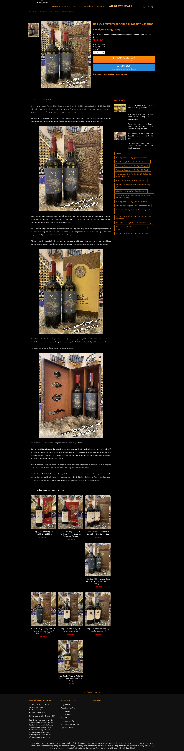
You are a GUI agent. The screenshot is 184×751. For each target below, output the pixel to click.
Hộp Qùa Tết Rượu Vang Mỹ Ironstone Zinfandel (98, 630)
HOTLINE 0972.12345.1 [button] (120, 6)
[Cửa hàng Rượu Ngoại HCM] (42, 2)
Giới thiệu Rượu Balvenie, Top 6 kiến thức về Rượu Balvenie (141, 106)
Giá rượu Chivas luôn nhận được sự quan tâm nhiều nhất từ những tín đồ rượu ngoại (140, 145)
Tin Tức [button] (99, 6)
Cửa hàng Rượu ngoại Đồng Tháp (41, 722)
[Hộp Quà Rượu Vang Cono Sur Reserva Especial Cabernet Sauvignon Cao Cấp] (43, 609)
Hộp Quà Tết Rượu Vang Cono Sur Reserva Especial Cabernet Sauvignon (98, 581)
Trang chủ (33, 11)
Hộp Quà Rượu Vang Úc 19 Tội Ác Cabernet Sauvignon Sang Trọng (71, 678)
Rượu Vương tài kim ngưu (70, 724)
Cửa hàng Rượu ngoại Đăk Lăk (39, 735)
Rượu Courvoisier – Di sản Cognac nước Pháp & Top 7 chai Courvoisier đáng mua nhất (140, 126)
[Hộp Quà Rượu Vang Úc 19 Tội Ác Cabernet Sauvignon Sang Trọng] (70, 656)
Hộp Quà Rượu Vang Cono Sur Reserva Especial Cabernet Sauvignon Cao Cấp (43, 631)
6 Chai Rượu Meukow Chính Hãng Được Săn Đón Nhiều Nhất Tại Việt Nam (140, 136)
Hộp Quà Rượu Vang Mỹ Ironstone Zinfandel (70, 630)
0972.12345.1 (36, 710)
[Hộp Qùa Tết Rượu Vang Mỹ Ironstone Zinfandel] (98, 609)
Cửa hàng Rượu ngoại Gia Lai (39, 737)
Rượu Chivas (65, 705)
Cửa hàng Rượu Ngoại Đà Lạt (39, 730)
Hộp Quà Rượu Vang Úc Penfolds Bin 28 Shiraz (43, 533)
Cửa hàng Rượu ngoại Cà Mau (39, 732)
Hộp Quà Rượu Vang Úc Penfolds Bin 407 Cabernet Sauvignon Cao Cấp (70, 534)
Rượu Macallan (66, 711)
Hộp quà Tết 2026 (67, 728)
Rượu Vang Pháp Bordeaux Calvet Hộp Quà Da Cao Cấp (98, 533)
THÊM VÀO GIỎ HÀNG (125, 59)
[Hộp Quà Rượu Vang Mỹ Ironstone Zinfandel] (70, 609)
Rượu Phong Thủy (67, 721)
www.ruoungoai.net (39, 712)
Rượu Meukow (66, 718)
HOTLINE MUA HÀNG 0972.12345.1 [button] (112, 74)
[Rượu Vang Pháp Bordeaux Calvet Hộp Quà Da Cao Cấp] (98, 512)
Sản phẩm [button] (87, 6)
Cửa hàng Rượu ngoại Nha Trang (41, 725)
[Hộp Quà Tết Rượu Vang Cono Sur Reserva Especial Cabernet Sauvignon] (98, 559)
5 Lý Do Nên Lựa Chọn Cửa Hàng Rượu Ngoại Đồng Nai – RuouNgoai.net (140, 116)
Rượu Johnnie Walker (68, 708)
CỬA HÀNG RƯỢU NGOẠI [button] (59, 6)
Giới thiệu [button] (76, 6)
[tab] (36, 100)
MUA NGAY (124, 67)
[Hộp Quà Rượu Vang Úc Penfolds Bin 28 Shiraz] (43, 512)
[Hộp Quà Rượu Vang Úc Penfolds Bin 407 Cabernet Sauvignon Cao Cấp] (70, 512)
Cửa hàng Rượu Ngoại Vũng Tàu (40, 727)
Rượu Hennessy (66, 715)
